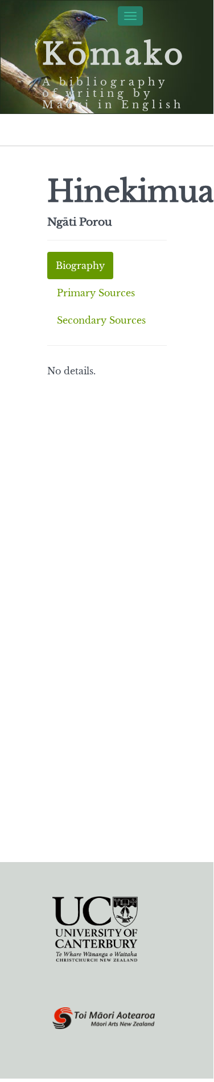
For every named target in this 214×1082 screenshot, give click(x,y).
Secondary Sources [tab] (101, 320)
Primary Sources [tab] (96, 293)
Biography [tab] (80, 265)
